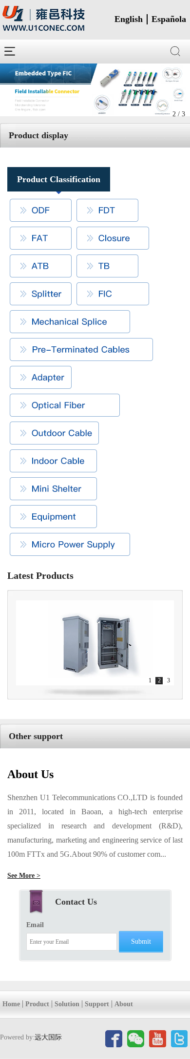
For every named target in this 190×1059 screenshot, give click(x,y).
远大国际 (48, 1037)
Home (11, 1004)
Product (37, 1004)
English (128, 19)
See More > (23, 875)
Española (169, 19)
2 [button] (159, 680)
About (123, 1004)
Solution (67, 1004)
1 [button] (150, 680)
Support (97, 1004)
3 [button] (168, 680)
